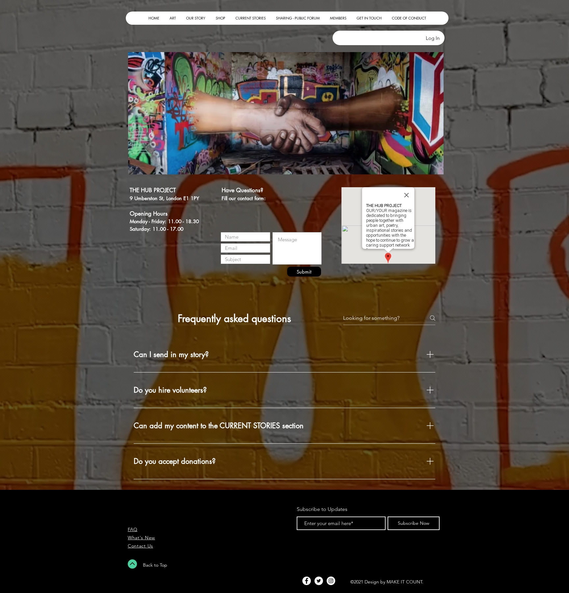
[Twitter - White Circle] (318, 581)
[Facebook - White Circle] (306, 581)
